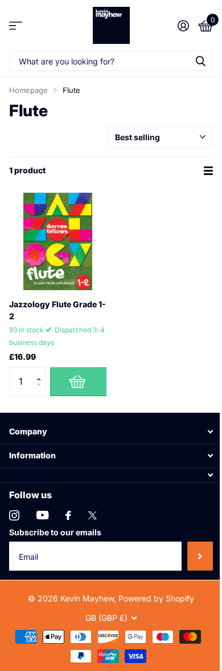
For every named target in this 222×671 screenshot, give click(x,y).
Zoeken (200, 61)
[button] (41, 371)
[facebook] (68, 515)
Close (111, 431)
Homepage (28, 90)
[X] (92, 515)
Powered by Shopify (156, 598)
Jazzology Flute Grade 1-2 (57, 310)
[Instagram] (14, 515)
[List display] (208, 170)
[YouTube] (42, 515)
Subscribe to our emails (55, 532)
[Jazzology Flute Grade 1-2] (57, 241)
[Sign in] (183, 25)
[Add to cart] (78, 381)
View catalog (15, 25)
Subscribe (200, 556)
